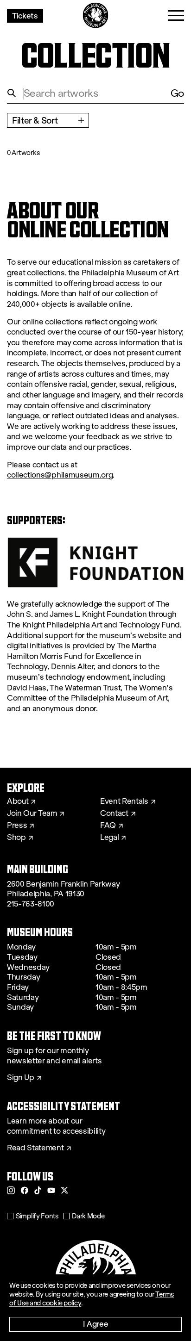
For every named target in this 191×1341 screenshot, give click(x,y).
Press (17, 825)
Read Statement (35, 1148)
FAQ (108, 825)
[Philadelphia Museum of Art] (95, 15)
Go (177, 93)
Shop (16, 837)
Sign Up (20, 1077)
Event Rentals (124, 801)
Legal (109, 837)
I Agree (95, 1324)
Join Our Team (32, 813)
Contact (114, 813)
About (17, 801)
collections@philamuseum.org (60, 475)
